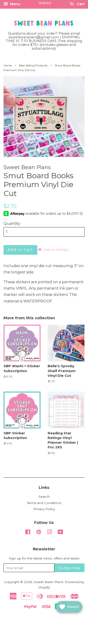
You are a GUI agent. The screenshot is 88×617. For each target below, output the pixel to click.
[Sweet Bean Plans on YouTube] (60, 533)
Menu (14, 4)
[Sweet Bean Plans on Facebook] (28, 533)
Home (8, 65)
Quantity (12, 223)
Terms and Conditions (44, 503)
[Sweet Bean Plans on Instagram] (49, 533)
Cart (80, 4)
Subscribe (69, 568)
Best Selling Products (33, 65)
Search (44, 496)
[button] (53, 250)
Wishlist (44, 3)
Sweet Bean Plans (48, 582)
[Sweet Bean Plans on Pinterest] (38, 533)
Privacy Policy (44, 509)
